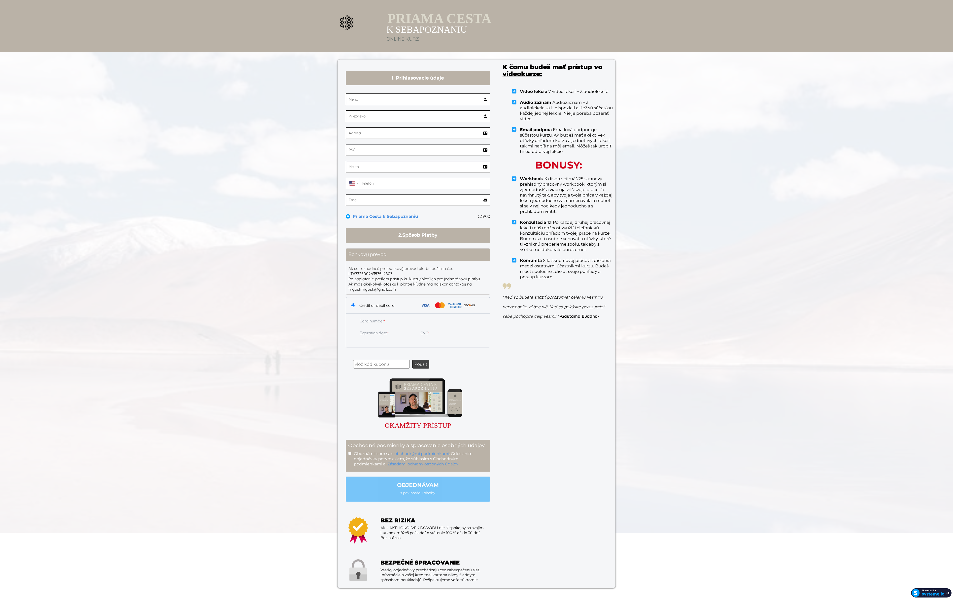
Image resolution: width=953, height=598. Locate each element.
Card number (372, 320)
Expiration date (373, 332)
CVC (424, 332)
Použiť (420, 364)
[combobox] (352, 183)
